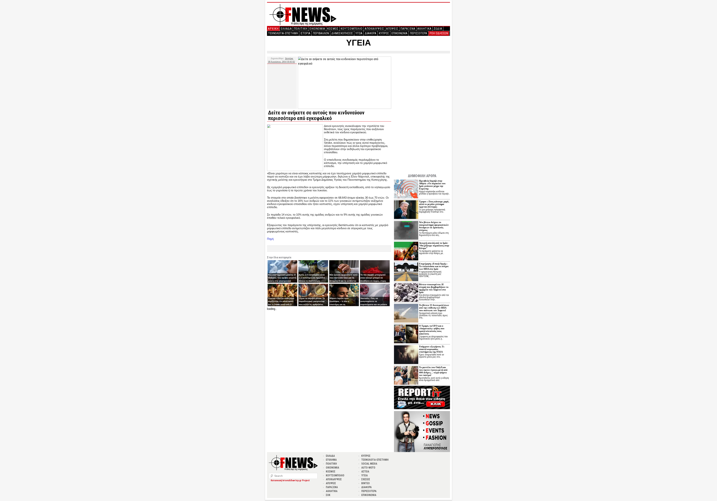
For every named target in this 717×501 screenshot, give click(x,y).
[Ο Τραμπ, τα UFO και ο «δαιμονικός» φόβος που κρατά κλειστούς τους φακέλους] (406, 334)
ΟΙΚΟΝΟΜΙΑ (317, 28)
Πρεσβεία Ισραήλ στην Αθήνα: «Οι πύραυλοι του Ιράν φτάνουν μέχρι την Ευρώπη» (432, 184)
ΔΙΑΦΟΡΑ (370, 33)
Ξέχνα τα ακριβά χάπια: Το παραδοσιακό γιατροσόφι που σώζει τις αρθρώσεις (312, 301)
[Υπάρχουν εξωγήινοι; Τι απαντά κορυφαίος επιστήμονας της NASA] (406, 355)
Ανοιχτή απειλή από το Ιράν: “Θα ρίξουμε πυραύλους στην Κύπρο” (434, 246)
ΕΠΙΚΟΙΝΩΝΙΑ (399, 33)
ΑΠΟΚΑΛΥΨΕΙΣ (374, 28)
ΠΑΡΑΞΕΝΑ (407, 28)
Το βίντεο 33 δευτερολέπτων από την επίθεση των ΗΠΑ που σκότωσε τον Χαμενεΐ (434, 308)
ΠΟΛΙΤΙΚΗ (300, 28)
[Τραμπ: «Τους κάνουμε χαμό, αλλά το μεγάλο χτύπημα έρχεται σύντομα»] (406, 210)
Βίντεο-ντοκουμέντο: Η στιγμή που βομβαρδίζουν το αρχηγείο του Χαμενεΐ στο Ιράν (433, 288)
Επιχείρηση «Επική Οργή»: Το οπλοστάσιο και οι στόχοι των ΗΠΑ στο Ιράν (433, 266)
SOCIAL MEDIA (369, 463)
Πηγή (270, 238)
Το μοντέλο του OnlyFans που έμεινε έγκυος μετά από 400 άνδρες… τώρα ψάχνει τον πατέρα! (433, 371)
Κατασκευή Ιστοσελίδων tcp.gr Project (290, 480)
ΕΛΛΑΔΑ (286, 28)
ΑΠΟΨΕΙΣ (392, 28)
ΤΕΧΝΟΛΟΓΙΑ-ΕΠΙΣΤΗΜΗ (283, 33)
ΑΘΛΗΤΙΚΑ (424, 28)
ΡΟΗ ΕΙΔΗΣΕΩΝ (438, 33)
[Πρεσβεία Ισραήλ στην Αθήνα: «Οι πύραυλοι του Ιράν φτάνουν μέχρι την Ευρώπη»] (406, 189)
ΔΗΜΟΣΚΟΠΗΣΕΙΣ (342, 33)
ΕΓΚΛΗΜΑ (331, 459)
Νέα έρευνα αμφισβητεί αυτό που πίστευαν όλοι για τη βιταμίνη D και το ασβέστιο (344, 278)
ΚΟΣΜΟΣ (333, 28)
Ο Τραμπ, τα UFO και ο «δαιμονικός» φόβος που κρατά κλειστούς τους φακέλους (431, 329)
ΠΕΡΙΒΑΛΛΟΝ (321, 33)
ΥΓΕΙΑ (358, 33)
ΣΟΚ (328, 495)
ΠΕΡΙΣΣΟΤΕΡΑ (418, 33)
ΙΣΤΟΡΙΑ (305, 33)
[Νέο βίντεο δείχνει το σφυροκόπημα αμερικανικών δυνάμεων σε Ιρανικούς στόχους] (406, 231)
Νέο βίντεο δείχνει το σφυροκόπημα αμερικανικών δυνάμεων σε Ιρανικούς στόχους (434, 226)
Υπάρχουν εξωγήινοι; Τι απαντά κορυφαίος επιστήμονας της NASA (431, 349)
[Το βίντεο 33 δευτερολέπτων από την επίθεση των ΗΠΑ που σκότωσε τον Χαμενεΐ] (406, 313)
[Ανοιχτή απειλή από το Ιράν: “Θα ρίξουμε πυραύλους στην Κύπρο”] (406, 251)
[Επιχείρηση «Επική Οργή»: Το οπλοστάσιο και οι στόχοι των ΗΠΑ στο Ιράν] (406, 272)
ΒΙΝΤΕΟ (365, 483)
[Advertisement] (329, 337)
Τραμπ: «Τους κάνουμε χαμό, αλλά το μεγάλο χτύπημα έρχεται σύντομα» (434, 204)
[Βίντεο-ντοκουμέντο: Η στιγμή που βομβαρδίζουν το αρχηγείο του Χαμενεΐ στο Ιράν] (406, 293)
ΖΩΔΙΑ (438, 28)
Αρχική (273, 28)
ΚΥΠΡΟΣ (384, 33)
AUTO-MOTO (368, 467)
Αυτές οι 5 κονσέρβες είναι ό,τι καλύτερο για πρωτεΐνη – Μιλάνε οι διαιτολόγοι (313, 278)
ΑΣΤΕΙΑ (365, 471)
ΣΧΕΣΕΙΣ (365, 479)
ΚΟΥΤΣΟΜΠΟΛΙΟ (352, 28)
